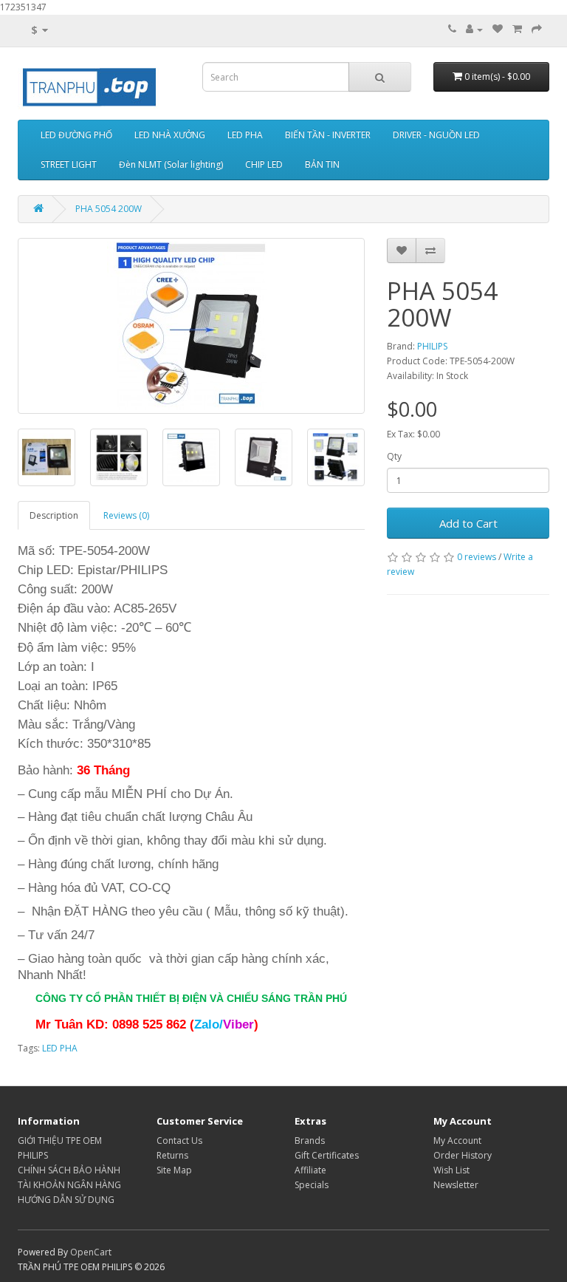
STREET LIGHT (69, 164)
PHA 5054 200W (108, 208)
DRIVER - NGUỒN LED (436, 135)
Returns (172, 1155)
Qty (394, 456)
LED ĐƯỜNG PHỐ (76, 135)
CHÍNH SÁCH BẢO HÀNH (69, 1170)
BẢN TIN (322, 164)
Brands (310, 1140)
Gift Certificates (327, 1155)
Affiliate (310, 1170)
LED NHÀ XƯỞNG (169, 135)
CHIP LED (264, 164)
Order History (462, 1155)
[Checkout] (537, 29)
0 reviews (476, 556)
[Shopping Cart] (517, 29)
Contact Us (179, 1140)
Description (54, 515)
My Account (457, 1140)
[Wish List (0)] (497, 29)
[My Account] (474, 29)
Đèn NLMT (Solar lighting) (171, 164)
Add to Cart (468, 523)
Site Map (174, 1170)
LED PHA (245, 135)
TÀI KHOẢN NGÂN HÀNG (69, 1185)
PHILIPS (432, 346)
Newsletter (455, 1185)
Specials (312, 1185)
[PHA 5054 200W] (191, 326)
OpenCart (90, 1252)
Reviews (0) (126, 515)
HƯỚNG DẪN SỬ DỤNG (66, 1199)
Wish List (451, 1170)
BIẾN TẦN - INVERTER (328, 135)
